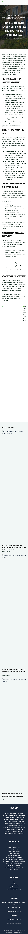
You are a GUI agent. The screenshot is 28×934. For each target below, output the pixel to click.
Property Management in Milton (14, 829)
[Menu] (25, 2)
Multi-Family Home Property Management (14, 861)
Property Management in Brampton (14, 817)
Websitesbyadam (17, 932)
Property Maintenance (14, 851)
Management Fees (14, 886)
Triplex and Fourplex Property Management (14, 859)
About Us (14, 884)
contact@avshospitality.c (14, 912)
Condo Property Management (14, 865)
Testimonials (14, 888)
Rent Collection (14, 849)
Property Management (14, 847)
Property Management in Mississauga (14, 815)
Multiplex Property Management (14, 857)
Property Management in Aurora (14, 825)
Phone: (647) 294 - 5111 (14, 908)
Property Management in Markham (14, 821)
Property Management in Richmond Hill (14, 823)
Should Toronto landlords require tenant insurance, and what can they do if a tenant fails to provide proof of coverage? (14, 547)
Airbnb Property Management (14, 863)
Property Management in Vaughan (14, 819)
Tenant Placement (14, 853)
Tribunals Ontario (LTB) (14, 890)
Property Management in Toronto (14, 813)
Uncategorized (19, 38)
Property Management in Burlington (14, 833)
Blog (14, 882)
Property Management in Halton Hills (14, 827)
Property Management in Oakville (14, 831)
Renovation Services (14, 855)
